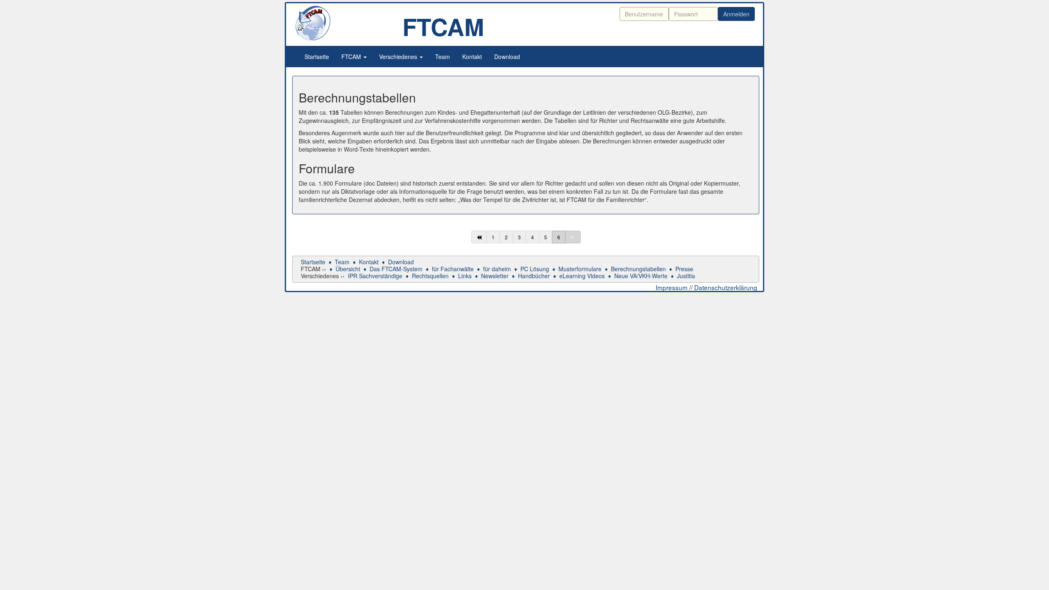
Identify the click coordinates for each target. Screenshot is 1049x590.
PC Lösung (534, 269)
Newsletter (495, 276)
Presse (684, 269)
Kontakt (472, 56)
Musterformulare (580, 269)
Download (507, 56)
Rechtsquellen (430, 276)
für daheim (497, 269)
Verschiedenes (399, 56)
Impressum (672, 287)
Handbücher (534, 276)
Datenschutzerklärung (725, 287)
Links (465, 276)
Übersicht (348, 269)
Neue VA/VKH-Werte (641, 276)
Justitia (686, 276)
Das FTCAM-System (396, 269)
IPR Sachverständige (375, 276)
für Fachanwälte (453, 269)
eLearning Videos (582, 276)
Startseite (316, 56)
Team (442, 56)
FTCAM (352, 56)
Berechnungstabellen (638, 269)
